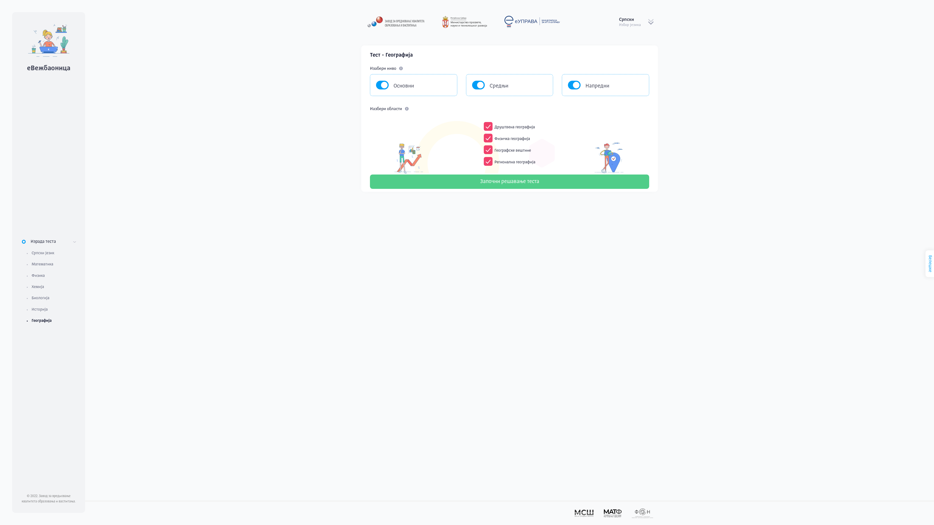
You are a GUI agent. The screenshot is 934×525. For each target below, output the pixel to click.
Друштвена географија (514, 127)
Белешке (930, 263)
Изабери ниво (383, 69)
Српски (626, 20)
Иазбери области (386, 109)
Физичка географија (512, 139)
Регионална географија (514, 162)
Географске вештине (512, 151)
